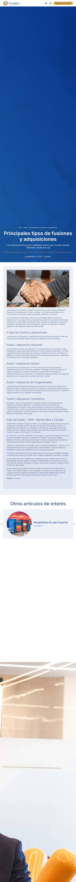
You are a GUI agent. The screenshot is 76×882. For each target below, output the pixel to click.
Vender (48, 257)
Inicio (20, 227)
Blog (25, 227)
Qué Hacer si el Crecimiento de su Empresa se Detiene (51, 520)
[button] (46, 3)
